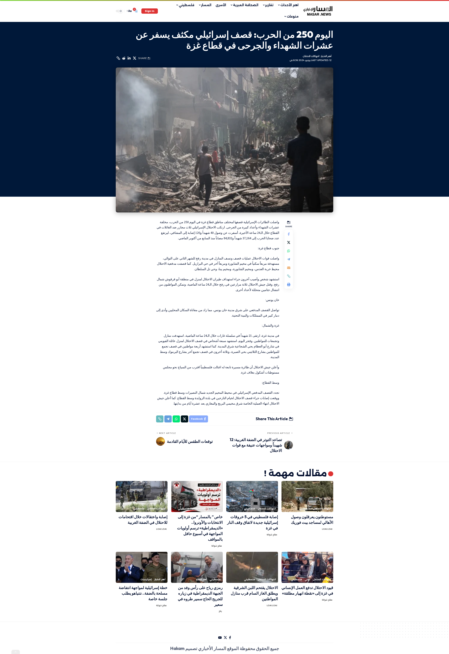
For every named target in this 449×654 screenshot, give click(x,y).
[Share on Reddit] (123, 58)
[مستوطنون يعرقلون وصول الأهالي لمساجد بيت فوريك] (307, 496)
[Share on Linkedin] (129, 58)
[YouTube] (220, 637)
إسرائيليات (146, 579)
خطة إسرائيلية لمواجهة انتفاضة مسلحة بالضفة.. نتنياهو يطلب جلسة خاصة (143, 593)
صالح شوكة (272, 534)
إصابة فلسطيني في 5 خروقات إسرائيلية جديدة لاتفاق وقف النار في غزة (252, 522)
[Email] (288, 267)
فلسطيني (304, 508)
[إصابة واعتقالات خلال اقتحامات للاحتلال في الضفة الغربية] (141, 496)
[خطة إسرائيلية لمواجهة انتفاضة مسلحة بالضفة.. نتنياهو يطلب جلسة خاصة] (141, 567)
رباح (220, 611)
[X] (225, 637)
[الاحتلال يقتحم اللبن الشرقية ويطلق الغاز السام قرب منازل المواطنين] (252, 567)
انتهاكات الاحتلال (311, 56)
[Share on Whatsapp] (288, 251)
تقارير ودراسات (199, 508)
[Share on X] (134, 58)
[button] (149, 11)
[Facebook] (230, 637)
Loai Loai (327, 529)
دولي (307, 579)
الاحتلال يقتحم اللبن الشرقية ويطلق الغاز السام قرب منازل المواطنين (254, 593)
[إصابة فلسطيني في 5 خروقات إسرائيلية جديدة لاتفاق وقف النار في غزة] (252, 496)
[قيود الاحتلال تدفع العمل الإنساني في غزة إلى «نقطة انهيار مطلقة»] (307, 567)
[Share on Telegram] (288, 259)
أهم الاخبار (326, 56)
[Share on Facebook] (288, 234)
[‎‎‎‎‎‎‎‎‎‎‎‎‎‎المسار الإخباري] (318, 11)
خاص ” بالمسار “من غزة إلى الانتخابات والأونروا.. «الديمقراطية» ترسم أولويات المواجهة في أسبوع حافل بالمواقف (200, 528)
